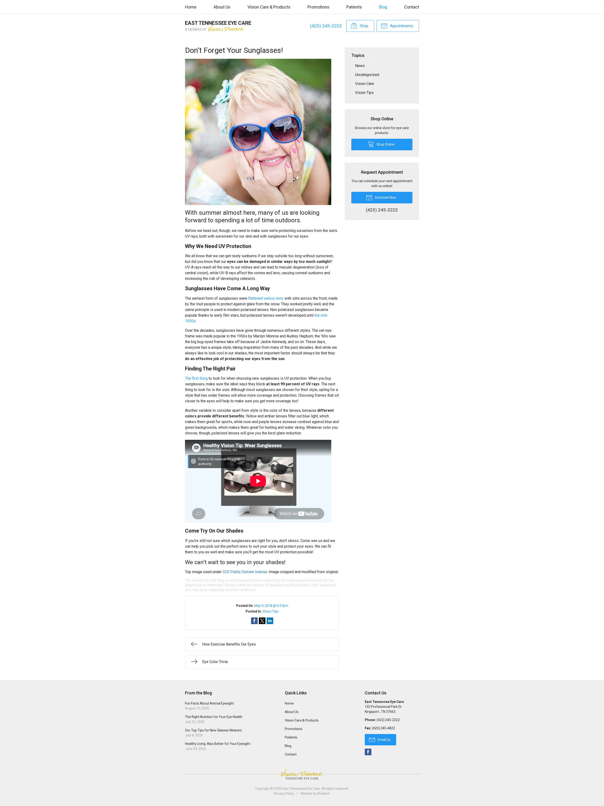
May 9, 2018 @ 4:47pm (271, 606)
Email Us (383, 740)
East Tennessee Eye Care (301, 788)
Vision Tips (270, 611)
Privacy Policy (284, 793)
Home (191, 6)
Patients (354, 6)
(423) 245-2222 (326, 26)
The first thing (196, 378)
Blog (383, 6)
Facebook (368, 752)
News (360, 65)
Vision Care (364, 83)
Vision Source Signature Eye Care (302, 774)
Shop (363, 26)
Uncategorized (367, 74)
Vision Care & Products (268, 6)
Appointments (401, 26)
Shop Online (385, 144)
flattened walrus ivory (266, 298)
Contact (411, 6)
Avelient (323, 793)
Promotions (318, 6)
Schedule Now (385, 197)
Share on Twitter (262, 620)
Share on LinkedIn (270, 620)
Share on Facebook (254, 620)
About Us (222, 6)
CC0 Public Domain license (244, 572)
